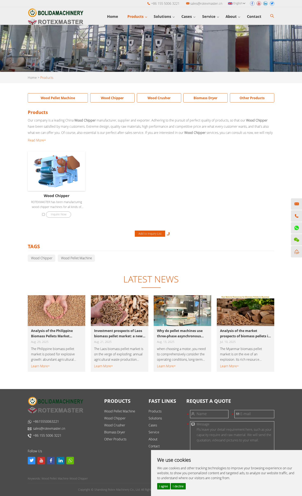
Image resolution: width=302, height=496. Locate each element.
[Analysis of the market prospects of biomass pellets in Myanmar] (245, 310)
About (232, 16)
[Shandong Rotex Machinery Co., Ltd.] (55, 16)
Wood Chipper (112, 98)
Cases (187, 16)
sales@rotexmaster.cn (206, 3)
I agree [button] (163, 486)
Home (112, 16)
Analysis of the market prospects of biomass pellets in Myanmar (245, 333)
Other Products (252, 98)
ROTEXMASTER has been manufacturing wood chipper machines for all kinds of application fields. (56, 204)
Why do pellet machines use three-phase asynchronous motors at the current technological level (180, 333)
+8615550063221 (46, 421)
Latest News (151, 279)
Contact (254, 16)
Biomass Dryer (205, 98)
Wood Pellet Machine (58, 98)
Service (209, 16)
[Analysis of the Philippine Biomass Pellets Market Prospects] (56, 310)
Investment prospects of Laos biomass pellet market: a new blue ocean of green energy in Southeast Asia (118, 333)
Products (136, 16)
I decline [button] (178, 486)
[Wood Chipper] (56, 171)
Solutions (163, 16)
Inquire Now (58, 214)
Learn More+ (40, 366)
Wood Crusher (159, 98)
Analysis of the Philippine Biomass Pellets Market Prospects (52, 333)
